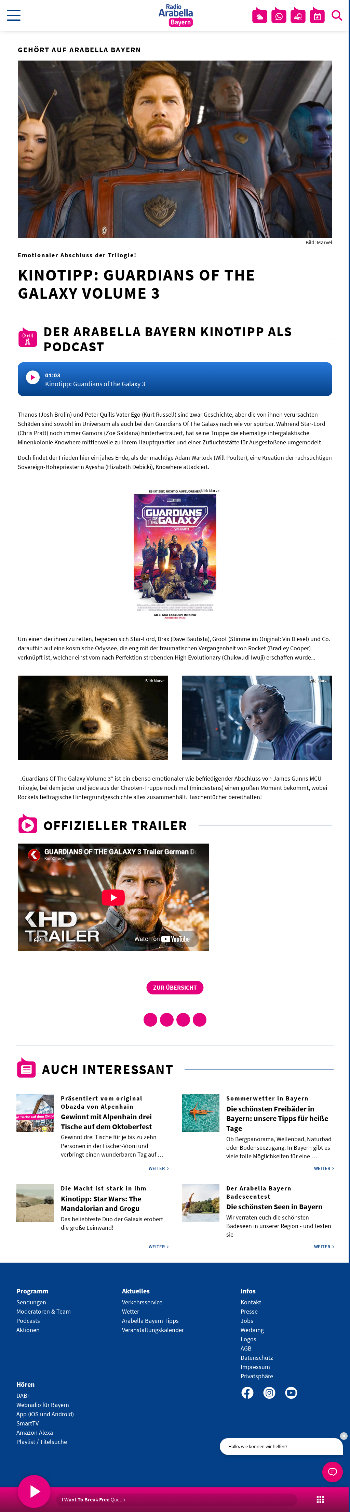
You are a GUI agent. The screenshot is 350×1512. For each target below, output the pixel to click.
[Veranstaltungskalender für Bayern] (317, 17)
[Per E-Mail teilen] (199, 1020)
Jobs (247, 1321)
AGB (246, 1348)
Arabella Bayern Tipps (150, 1321)
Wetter (130, 1311)
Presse (249, 1311)
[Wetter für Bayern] (260, 17)
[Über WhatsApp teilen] (183, 1020)
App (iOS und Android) (45, 1414)
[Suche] (337, 15)
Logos (248, 1339)
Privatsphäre (257, 1376)
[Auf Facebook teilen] (150, 1020)
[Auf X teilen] (167, 1020)
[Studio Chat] (279, 17)
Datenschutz (257, 1357)
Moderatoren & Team (43, 1311)
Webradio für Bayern (42, 1405)
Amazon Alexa (34, 1432)
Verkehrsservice (142, 1302)
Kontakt (251, 1302)
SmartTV (27, 1423)
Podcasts (28, 1321)
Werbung (252, 1330)
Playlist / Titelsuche (41, 1442)
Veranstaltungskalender (153, 1330)
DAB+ (23, 1395)
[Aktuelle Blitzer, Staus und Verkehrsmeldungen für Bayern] (298, 17)
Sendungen (31, 1302)
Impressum (255, 1367)
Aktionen (28, 1330)
